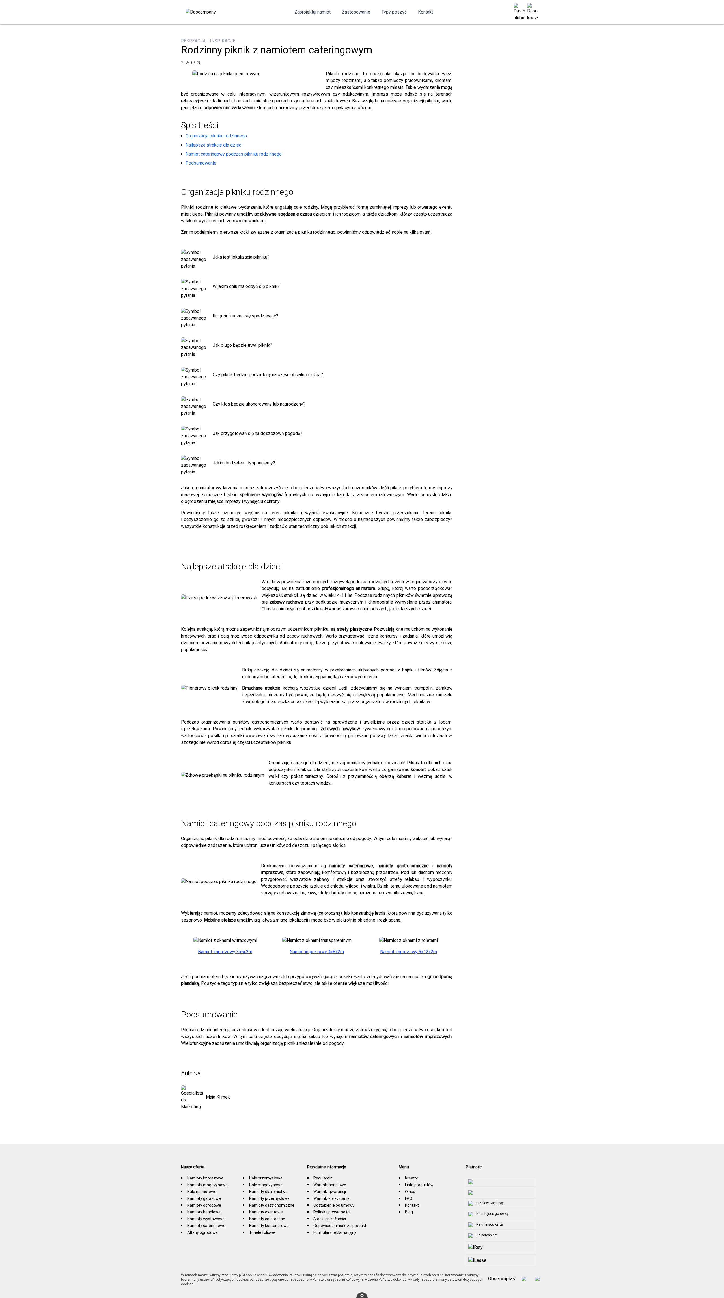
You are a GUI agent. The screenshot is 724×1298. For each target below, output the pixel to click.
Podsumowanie (201, 163)
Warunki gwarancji (329, 1191)
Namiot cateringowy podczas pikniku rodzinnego (234, 154)
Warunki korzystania (331, 1198)
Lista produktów (419, 1185)
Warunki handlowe (329, 1185)
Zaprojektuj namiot (312, 12)
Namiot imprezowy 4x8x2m (317, 951)
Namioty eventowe (266, 1212)
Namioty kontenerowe (269, 1225)
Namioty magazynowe (207, 1185)
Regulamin (323, 1178)
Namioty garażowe (204, 1198)
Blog (409, 1212)
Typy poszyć (394, 12)
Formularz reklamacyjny (334, 1232)
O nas (410, 1191)
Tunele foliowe (262, 1232)
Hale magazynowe (266, 1185)
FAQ (408, 1198)
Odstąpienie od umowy (333, 1205)
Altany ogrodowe (202, 1232)
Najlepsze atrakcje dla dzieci (214, 145)
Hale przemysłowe (266, 1178)
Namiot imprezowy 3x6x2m (225, 951)
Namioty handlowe (204, 1212)
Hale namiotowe (201, 1191)
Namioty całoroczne (267, 1219)
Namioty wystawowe (206, 1219)
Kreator (411, 1178)
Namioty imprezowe (205, 1178)
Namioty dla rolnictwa (268, 1191)
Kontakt (425, 12)
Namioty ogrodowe (204, 1205)
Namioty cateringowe (206, 1225)
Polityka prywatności (331, 1212)
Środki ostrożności (329, 1219)
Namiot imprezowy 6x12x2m (408, 951)
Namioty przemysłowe (269, 1198)
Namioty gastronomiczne (271, 1205)
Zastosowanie (356, 12)
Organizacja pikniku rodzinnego (216, 136)
